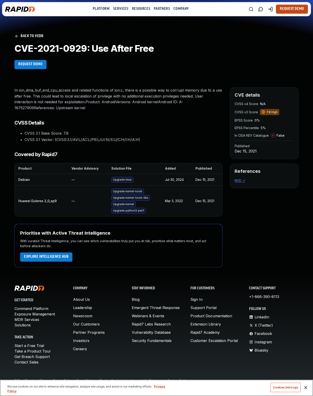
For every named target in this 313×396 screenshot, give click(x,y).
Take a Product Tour (32, 351)
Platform (101, 9)
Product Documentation (211, 316)
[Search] (251, 9)
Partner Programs (89, 332)
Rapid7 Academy (205, 332)
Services (120, 9)
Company (181, 9)
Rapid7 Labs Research (151, 324)
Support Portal (203, 307)
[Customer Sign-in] (270, 9)
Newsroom (82, 316)
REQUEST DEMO (30, 64)
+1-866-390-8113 (264, 296)
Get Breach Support (32, 356)
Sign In (196, 299)
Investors (81, 340)
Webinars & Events (148, 316)
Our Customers (86, 324)
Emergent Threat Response (156, 307)
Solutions (22, 325)
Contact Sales (26, 362)
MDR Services (26, 319)
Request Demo (292, 9)
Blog (136, 299)
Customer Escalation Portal (214, 340)
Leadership (82, 307)
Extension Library (205, 324)
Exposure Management (34, 314)
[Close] (306, 387)
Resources (141, 9)
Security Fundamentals (152, 340)
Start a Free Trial (29, 345)
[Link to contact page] (261, 9)
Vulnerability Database (151, 332)
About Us (81, 299)
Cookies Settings (285, 387)
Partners (162, 9)
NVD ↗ (240, 180)
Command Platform (31, 308)
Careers (80, 349)
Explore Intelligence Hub (46, 257)
